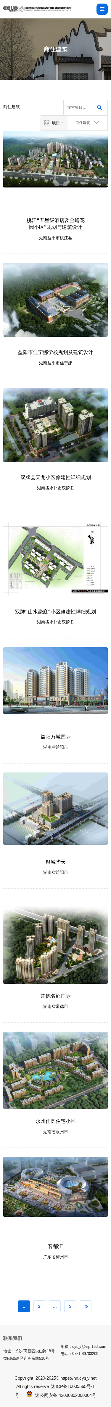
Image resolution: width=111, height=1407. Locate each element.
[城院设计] (37, 9)
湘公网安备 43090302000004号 (65, 1395)
